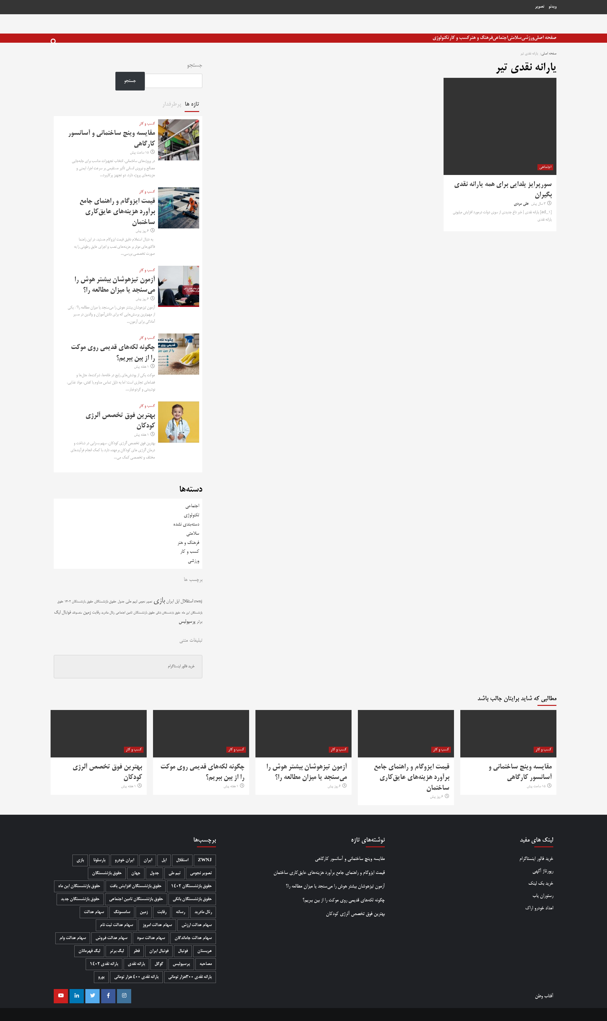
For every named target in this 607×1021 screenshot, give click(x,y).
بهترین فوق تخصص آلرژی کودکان (355, 914)
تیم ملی (131, 601)
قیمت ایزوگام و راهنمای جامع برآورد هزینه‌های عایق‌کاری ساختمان (117, 212)
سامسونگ (77, 613)
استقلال (187, 601)
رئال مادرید (107, 613)
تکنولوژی (440, 37)
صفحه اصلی (545, 37)
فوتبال (66, 612)
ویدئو (552, 7)
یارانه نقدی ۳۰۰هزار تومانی (190, 977)
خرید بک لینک (540, 884)
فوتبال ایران (159, 951)
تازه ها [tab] (192, 104)
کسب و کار (459, 37)
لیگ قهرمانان (89, 951)
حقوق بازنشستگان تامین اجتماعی (135, 613)
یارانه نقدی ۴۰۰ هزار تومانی (136, 977)
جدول (121, 602)
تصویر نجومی (145, 602)
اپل (177, 601)
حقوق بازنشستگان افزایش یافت (136, 886)
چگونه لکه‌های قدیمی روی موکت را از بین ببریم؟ (343, 900)
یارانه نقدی (136, 964)
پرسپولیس (187, 622)
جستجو (194, 66)
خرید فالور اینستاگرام (181, 666)
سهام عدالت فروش (111, 938)
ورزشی (527, 37)
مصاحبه (205, 964)
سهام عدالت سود (151, 938)
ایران (170, 601)
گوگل (159, 964)
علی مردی (521, 204)
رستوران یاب (542, 896)
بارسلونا (99, 860)
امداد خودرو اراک (539, 908)
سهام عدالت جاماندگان (193, 938)
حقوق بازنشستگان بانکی (168, 613)
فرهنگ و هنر (481, 37)
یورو (101, 977)
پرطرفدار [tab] (171, 104)
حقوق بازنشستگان (105, 602)
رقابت (96, 612)
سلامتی (514, 37)
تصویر (539, 7)
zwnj (198, 602)
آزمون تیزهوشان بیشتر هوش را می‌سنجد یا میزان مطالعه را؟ (335, 886)
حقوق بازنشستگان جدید (80, 899)
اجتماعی (500, 37)
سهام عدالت (94, 912)
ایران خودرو (124, 860)
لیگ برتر (117, 951)
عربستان (204, 951)
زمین (87, 612)
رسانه (180, 912)
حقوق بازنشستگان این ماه (79, 886)
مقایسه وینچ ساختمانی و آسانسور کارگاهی (349, 859)
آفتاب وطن (544, 996)
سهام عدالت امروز (157, 925)
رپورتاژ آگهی (542, 871)
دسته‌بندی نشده (186, 524)
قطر (136, 951)
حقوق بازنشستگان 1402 (78, 602)
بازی (159, 601)
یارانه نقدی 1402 (104, 964)
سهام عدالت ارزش (196, 925)
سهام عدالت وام (72, 938)
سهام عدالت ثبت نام (116, 925)
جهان (135, 873)
